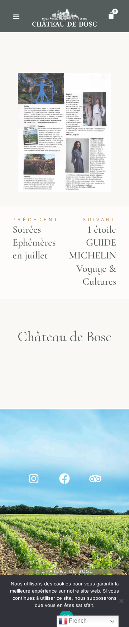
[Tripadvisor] (95, 478)
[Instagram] (34, 478)
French (77, 621)
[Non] (121, 604)
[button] (16, 16)
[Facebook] (64, 478)
